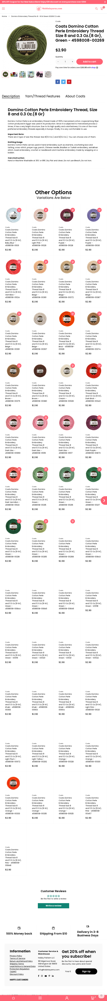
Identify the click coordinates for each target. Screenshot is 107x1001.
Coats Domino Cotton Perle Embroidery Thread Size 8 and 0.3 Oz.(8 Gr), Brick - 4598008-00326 (67, 341)
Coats (58, 21)
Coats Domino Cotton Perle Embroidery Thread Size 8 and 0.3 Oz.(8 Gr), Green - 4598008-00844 (13, 601)
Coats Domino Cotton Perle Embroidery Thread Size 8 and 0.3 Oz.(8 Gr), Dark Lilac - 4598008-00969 (13, 445)
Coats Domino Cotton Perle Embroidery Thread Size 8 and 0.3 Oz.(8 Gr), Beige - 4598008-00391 (13, 341)
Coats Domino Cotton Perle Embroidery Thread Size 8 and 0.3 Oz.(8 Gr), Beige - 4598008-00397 (40, 341)
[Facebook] (57, 82)
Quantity (59, 57)
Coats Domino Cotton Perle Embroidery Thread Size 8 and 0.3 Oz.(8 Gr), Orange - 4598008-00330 (93, 754)
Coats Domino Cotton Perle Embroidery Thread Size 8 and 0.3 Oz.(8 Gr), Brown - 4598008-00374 (93, 341)
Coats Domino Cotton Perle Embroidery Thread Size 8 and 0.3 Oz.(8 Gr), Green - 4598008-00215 (40, 497)
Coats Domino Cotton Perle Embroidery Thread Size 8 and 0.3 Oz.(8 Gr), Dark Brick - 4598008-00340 (93, 393)
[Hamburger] (4, 9)
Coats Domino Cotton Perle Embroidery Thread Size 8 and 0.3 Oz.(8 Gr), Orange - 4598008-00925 (67, 806)
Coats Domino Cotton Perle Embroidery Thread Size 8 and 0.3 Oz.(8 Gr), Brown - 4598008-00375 (13, 393)
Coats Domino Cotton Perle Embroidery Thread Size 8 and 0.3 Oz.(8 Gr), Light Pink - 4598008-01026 (40, 237)
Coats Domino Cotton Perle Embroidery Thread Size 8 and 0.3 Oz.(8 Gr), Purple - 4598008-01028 (67, 237)
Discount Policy (17, 974)
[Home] (13, 998)
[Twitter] (63, 82)
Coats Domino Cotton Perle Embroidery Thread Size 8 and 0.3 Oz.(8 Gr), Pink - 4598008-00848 (13, 857)
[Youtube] (53, 976)
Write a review (53, 905)
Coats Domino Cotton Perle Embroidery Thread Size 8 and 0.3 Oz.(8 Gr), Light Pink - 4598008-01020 (93, 702)
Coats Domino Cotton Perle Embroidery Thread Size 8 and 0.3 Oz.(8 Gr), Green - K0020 (40, 651)
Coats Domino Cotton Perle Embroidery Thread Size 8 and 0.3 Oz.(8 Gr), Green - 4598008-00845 (40, 601)
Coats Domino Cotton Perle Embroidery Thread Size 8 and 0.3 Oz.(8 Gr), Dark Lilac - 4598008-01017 (67, 445)
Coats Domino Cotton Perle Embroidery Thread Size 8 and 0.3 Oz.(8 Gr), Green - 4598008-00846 (67, 601)
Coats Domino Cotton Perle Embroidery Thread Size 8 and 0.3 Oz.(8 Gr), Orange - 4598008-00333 (13, 806)
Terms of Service (17, 958)
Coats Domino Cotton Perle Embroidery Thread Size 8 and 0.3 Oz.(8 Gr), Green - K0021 (67, 651)
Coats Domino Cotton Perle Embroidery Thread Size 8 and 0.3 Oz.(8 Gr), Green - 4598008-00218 (13, 549)
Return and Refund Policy (21, 961)
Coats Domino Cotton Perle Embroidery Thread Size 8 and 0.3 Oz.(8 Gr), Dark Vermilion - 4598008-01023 (13, 497)
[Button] (96, 8)
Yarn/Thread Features (42, 96)
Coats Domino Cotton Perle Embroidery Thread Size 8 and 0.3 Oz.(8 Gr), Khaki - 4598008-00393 (13, 702)
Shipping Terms (17, 963)
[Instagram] (42, 976)
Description (11, 96)
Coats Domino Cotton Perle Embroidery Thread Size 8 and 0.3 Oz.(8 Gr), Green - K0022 (93, 651)
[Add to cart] (19, 210)
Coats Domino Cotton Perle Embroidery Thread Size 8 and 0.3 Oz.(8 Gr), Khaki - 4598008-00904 (67, 702)
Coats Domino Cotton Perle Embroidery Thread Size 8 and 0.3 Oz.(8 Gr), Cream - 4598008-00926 (67, 393)
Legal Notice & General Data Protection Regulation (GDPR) (22, 969)
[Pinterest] (69, 82)
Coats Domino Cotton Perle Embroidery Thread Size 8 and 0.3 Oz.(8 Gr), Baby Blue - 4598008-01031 (13, 237)
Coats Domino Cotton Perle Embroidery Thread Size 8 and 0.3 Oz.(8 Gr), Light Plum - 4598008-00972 (13, 754)
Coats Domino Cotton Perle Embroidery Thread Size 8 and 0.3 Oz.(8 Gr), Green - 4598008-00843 (93, 549)
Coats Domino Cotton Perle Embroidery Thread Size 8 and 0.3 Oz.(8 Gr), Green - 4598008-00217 (93, 497)
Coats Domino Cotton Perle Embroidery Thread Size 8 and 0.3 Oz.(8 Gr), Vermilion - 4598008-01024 (13, 289)
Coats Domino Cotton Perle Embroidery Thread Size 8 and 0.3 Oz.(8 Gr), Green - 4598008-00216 (67, 497)
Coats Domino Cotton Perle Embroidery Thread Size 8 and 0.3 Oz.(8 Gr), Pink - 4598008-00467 (93, 806)
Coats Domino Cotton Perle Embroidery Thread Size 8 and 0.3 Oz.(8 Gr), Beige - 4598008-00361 (40, 289)
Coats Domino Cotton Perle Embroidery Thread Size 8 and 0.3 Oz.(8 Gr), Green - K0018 (93, 599)
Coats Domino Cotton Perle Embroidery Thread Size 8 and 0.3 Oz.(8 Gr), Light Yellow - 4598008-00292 (40, 754)
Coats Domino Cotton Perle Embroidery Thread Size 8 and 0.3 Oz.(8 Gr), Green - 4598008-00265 (40, 549)
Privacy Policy (16, 956)
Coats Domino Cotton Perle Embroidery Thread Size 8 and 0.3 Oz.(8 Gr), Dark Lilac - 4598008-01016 (40, 445)
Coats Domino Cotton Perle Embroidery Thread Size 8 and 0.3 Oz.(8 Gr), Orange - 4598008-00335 (40, 806)
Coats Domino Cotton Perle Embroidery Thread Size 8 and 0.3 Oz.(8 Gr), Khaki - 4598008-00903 (40, 702)
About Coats (75, 96)
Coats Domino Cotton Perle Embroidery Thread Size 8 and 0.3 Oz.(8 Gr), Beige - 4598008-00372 (67, 289)
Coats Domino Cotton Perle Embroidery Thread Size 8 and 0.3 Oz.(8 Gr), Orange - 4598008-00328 (67, 754)
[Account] (67, 998)
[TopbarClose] (105, 2)
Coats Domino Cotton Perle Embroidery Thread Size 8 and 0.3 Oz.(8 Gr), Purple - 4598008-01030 (93, 237)
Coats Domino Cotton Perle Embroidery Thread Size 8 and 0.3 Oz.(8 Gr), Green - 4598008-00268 (67, 549)
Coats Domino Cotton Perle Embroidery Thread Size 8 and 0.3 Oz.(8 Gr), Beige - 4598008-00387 (93, 289)
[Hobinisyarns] (49, 9)
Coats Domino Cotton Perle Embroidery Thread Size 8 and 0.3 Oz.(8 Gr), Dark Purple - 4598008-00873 (93, 445)
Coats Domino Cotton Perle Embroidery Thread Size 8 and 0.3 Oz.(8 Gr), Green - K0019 (13, 651)
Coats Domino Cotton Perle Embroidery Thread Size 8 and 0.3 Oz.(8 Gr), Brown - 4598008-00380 (40, 393)
